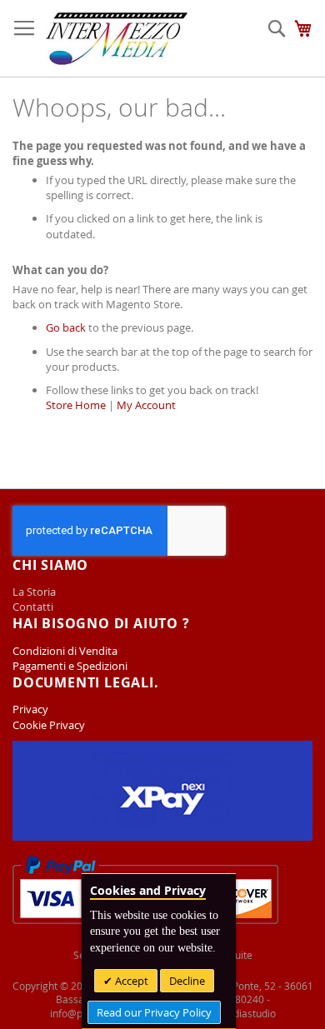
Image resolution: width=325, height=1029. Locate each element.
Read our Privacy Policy (154, 1012)
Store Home (76, 404)
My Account (146, 404)
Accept (130, 980)
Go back (66, 327)
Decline (187, 980)
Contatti (32, 606)
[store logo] (117, 39)
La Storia (35, 591)
